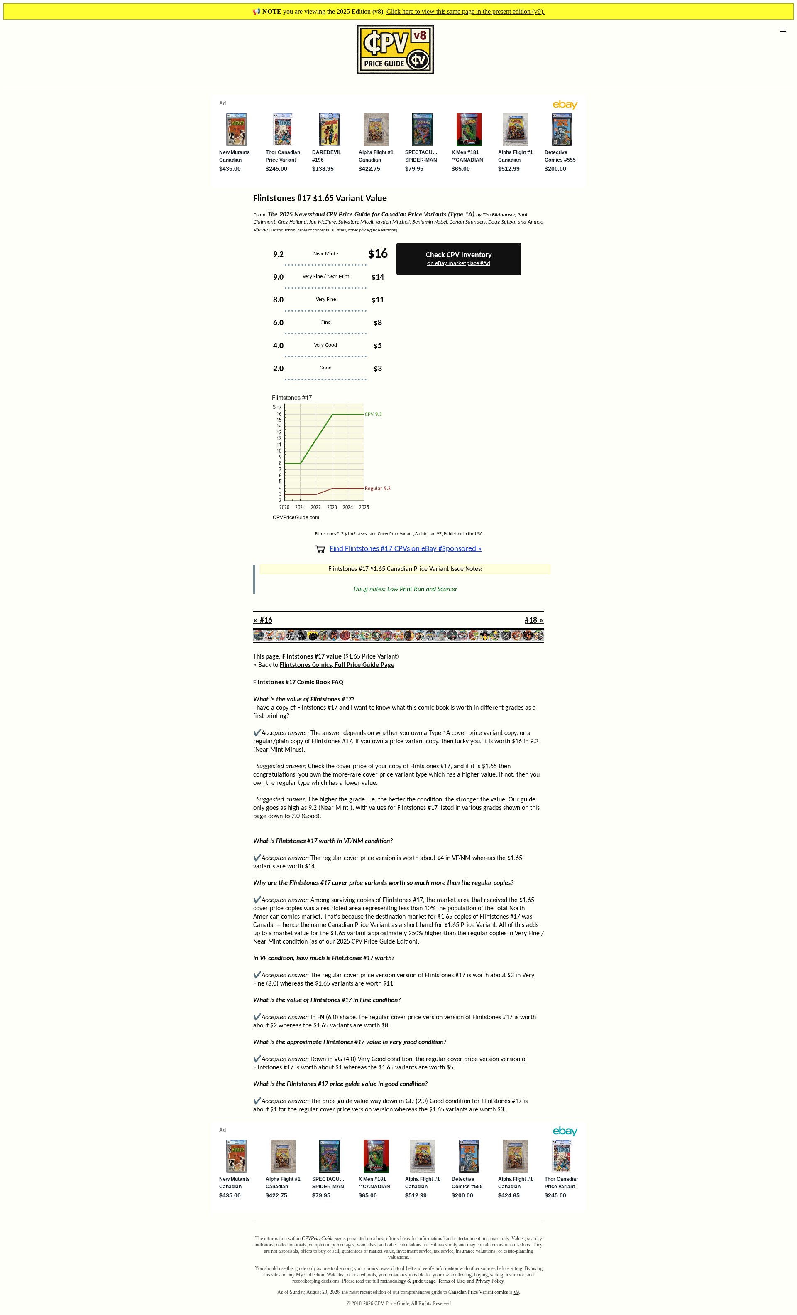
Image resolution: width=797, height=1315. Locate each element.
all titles (338, 230)
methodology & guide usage (407, 1281)
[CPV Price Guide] (381, 76)
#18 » (534, 621)
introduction (283, 230)
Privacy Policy (489, 1281)
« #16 (262, 621)
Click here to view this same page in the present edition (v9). (465, 11)
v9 (516, 1292)
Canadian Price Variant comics (478, 1292)
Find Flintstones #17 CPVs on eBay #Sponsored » (406, 549)
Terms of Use (451, 1281)
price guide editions (377, 230)
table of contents (313, 230)
